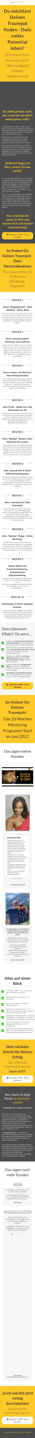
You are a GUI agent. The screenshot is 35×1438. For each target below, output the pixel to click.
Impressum (7, 1432)
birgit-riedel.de (26, 1432)
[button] (17, 777)
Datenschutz (16, 1432)
